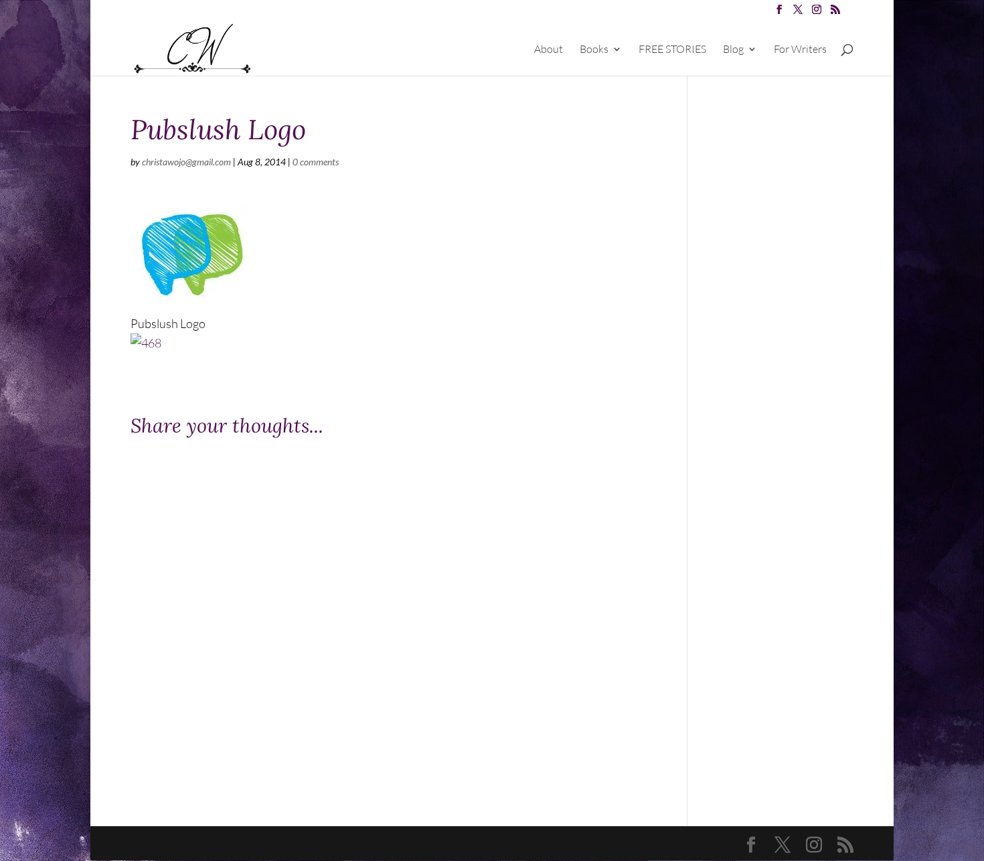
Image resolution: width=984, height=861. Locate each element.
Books (594, 50)
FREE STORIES (672, 50)
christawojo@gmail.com (186, 161)
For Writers (800, 50)
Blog (733, 50)
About (548, 50)
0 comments (316, 161)
